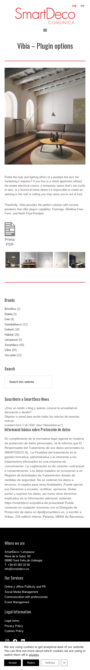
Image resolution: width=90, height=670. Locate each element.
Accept (13, 662)
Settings (50, 662)
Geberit (9, 329)
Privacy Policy (14, 626)
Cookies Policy (14, 631)
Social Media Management (21, 592)
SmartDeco (45, 16)
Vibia (8, 350)
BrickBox (10, 309)
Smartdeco (11, 345)
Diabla (8, 314)
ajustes (34, 654)
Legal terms (12, 620)
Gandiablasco (13, 324)
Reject (31, 662)
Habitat (9, 334)
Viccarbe (10, 355)
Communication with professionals (26, 597)
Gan (7, 319)
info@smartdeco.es (17, 569)
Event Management (17, 602)
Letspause (11, 339)
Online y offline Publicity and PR (25, 586)
